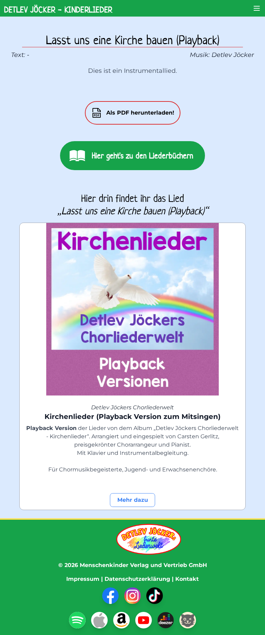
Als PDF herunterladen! (140, 112)
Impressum (82, 579)
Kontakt (187, 579)
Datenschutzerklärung (137, 579)
